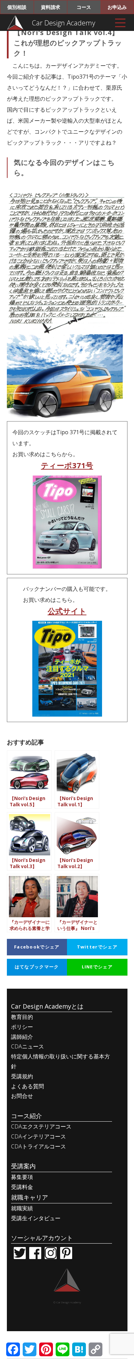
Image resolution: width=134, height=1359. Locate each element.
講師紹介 (22, 1037)
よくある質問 (27, 1086)
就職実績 (22, 1208)
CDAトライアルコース (38, 1146)
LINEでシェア (97, 967)
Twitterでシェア (97, 947)
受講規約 (22, 1076)
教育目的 (22, 1017)
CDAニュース (27, 1046)
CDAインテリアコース (38, 1136)
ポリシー (22, 1027)
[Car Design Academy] (15, 22)
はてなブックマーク (37, 967)
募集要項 (22, 1177)
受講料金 (22, 1187)
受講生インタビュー (35, 1218)
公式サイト (67, 611)
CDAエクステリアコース (41, 1126)
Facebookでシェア (37, 947)
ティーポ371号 (67, 465)
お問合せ (22, 1096)
